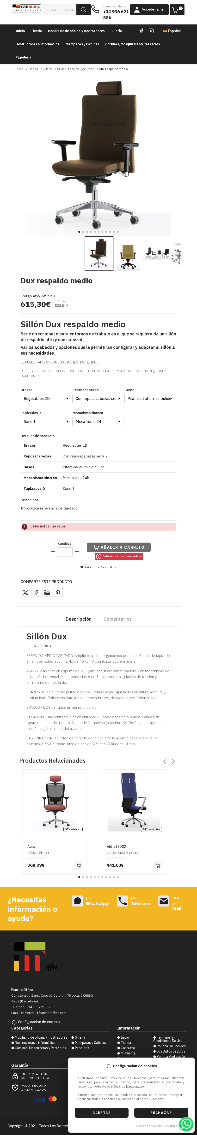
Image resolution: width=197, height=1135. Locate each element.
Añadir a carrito (123, 547)
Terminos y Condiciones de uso (168, 1039)
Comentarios (118, 619)
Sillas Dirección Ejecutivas (75, 69)
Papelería (23, 57)
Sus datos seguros (171, 1051)
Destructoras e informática (38, 44)
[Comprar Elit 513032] (158, 865)
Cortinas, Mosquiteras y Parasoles (132, 44)
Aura (31, 846)
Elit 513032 (116, 846)
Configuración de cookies (39, 1021)
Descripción (78, 619)
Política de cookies (177, 1126)
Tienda (36, 31)
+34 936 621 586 (116, 14)
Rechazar (161, 1113)
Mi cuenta (128, 1053)
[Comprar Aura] (78, 865)
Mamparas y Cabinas (82, 44)
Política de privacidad (148, 1126)
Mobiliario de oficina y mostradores (76, 31)
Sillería (116, 31)
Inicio (20, 31)
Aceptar (101, 1113)
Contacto (128, 1048)
